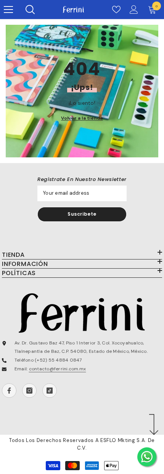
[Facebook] (9, 390)
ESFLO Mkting (118, 440)
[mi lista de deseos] (116, 9)
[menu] (8, 9)
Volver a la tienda (82, 118)
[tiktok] (49, 390)
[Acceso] (134, 9)
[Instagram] (29, 390)
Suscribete (82, 214)
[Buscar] (30, 9)
